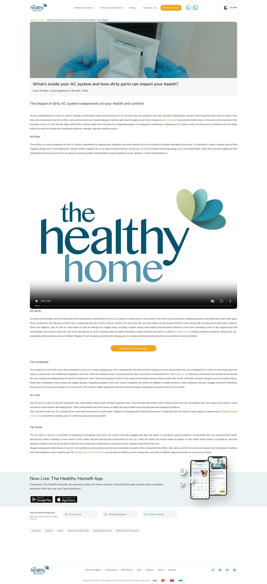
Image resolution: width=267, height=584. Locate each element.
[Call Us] (188, 8)
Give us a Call (75, 514)
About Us (149, 570)
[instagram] (220, 570)
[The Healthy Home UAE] (39, 7)
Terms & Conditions (93, 570)
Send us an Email (156, 514)
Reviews (172, 570)
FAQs (139, 570)
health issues (182, 331)
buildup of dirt (181, 374)
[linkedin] (234, 570)
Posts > (42, 20)
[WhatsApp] (195, 8)
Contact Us (150, 8)
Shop (133, 8)
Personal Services (111, 8)
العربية (233, 7)
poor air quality (169, 120)
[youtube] (227, 570)
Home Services (83, 8)
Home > (34, 20)
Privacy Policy (111, 570)
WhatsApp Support (117, 514)
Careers (161, 570)
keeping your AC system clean (89, 452)
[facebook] (212, 570)
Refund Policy (127, 570)
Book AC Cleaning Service (133, 348)
